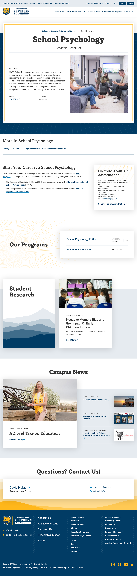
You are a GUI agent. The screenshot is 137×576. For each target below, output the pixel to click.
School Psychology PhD (80, 249)
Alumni (32, 3)
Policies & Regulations (12, 568)
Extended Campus (113, 532)
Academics (58, 11)
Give (122, 3)
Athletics (89, 3)
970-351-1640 (99, 491)
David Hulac (17, 487)
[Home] (16, 11)
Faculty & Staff (77, 524)
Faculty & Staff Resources (19, 3)
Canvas (74, 544)
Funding (17, 149)
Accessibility (77, 568)
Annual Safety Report (59, 568)
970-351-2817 (14, 99)
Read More (71, 340)
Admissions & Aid (76, 11)
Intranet (74, 551)
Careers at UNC (112, 539)
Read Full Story (16, 439)
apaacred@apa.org (110, 199)
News (115, 3)
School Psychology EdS (80, 239)
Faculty (6, 149)
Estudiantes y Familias (61, 3)
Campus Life (93, 11)
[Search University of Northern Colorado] (133, 12)
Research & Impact (112, 11)
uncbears (109, 524)
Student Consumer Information (119, 543)
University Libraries (113, 521)
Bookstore (110, 528)
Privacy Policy (31, 568)
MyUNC (74, 548)
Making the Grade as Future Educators (94, 417)
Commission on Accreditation (111, 204)
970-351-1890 (12, 530)
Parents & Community (44, 3)
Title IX (44, 568)
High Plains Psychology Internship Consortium (45, 149)
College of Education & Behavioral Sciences (59, 31)
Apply (131, 3)
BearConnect (111, 536)
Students (6, 3)
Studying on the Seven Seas (95, 400)
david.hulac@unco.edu (102, 487)
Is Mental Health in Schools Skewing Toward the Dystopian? (96, 434)
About (127, 11)
